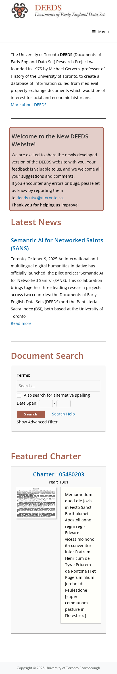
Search (30, 414)
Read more (21, 323)
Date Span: (27, 403)
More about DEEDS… (30, 104)
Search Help (63, 414)
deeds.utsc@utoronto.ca (39, 197)
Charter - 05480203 (58, 474)
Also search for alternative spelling (57, 395)
